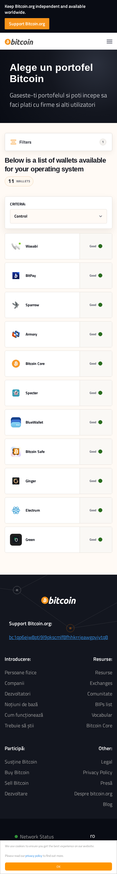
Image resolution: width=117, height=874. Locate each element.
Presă (106, 783)
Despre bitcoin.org (93, 793)
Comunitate (99, 693)
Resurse (103, 672)
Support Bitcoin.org (27, 23)
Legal (106, 761)
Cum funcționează (24, 715)
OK (58, 866)
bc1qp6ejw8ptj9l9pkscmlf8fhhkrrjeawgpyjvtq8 (58, 637)
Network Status (37, 836)
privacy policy (33, 855)
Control (20, 216)
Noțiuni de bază (21, 704)
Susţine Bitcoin (21, 761)
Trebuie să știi (19, 725)
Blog (107, 804)
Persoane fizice (21, 672)
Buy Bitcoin (17, 772)
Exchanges (101, 683)
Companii (14, 683)
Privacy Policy (97, 772)
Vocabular (102, 715)
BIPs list (103, 704)
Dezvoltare (16, 793)
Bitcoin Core (99, 725)
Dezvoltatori (18, 693)
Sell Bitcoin (17, 783)
